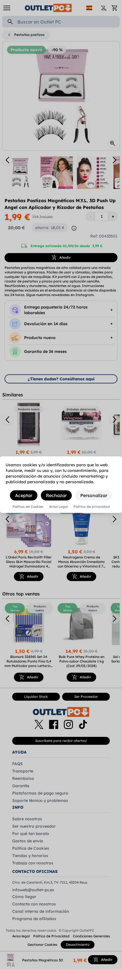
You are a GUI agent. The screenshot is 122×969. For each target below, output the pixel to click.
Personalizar (93, 495)
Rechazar (56, 495)
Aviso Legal (58, 506)
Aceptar (23, 495)
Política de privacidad (91, 506)
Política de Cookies (27, 506)
